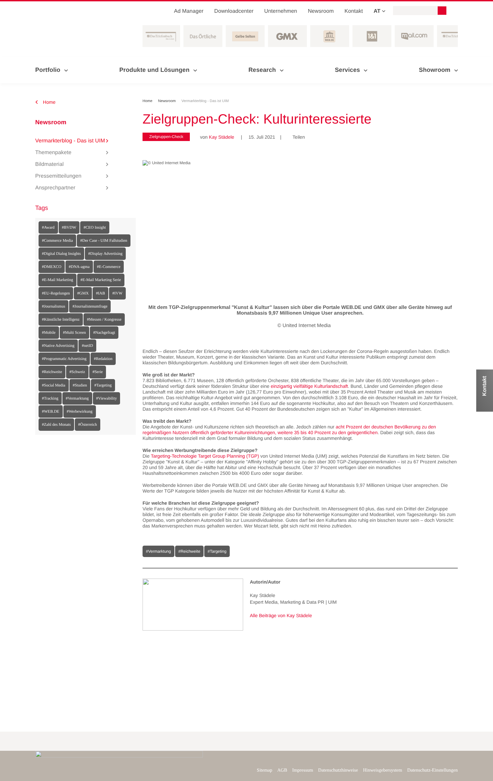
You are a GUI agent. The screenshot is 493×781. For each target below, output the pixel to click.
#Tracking (50, 398)
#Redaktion (103, 358)
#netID (87, 345)
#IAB (100, 293)
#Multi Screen (74, 332)
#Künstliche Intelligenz (60, 319)
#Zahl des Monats (56, 424)
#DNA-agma (79, 266)
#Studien (80, 385)
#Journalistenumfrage (89, 306)
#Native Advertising (58, 345)
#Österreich (87, 424)
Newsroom (321, 11)
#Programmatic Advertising (64, 358)
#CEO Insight (95, 227)
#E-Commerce (108, 266)
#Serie (98, 371)
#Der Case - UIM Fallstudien (103, 240)
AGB (282, 770)
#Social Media (53, 385)
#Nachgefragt (104, 332)
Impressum (302, 770)
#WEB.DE (50, 411)
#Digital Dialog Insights (61, 253)
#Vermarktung (77, 398)
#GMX (83, 293)
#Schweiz (77, 371)
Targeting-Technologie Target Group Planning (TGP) (205, 456)
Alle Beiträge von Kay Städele (281, 615)
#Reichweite (52, 371)
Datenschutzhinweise (338, 770)
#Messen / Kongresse (104, 319)
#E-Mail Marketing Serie (100, 279)
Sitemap (264, 770)
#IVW (117, 293)
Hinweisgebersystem (382, 770)
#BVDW (69, 227)
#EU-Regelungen (56, 293)
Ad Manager (189, 11)
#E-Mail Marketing (57, 279)
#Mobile (49, 332)
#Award (48, 227)
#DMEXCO (51, 266)
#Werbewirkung (80, 411)
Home (49, 102)
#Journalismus (53, 306)
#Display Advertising (105, 253)
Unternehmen (280, 11)
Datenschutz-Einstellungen (432, 770)
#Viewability (106, 398)
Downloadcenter (234, 11)
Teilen (296, 137)
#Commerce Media (57, 240)
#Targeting (103, 385)
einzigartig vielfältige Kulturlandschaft (309, 386)
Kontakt (353, 11)
